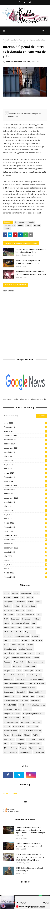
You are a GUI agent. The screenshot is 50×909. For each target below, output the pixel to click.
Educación (8, 610)
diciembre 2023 (25, 485)
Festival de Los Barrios (36, 705)
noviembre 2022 (25, 539)
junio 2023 (25, 510)
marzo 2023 (25, 523)
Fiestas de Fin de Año (12, 709)
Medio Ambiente (18, 645)
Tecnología (28, 671)
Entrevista (35, 701)
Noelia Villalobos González (30, 731)
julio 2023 (25, 506)
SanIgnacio (21, 744)
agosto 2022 (25, 552)
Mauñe (25, 718)
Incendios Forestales (25, 653)
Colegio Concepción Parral (14, 683)
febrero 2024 (25, 477)
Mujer (6, 658)
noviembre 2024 (25, 440)
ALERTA (39, 671)
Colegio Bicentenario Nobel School (30, 679)
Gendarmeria (10, 225)
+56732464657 (11, 793)
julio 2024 (25, 456)
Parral (29, 225)
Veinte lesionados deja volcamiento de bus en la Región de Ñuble (31, 250)
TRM (5, 748)
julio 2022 (25, 556)
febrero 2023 (25, 527)
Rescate (7, 662)
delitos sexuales (10, 752)
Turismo (14, 748)
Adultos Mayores (25, 649)
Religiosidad (8, 671)
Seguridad (15, 619)
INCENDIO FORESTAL (12, 718)
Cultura (15, 640)
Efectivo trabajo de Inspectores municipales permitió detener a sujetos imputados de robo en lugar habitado (30, 831)
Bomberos (21, 602)
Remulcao (31, 739)
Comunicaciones (10, 688)
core (40, 748)
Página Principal (9, 40)
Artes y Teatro (19, 662)
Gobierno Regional (22, 636)
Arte (5, 675)
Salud (30, 602)
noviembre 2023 (25, 490)
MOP (6, 619)
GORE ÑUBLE (9, 653)
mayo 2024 (25, 465)
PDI (23, 597)
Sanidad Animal (35, 744)
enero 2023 (25, 531)
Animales (7, 636)
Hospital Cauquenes (12, 714)
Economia (26, 619)
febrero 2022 (25, 577)
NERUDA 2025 (18, 726)
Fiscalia (31, 222)
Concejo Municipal (28, 688)
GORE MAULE (9, 615)
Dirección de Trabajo (12, 696)
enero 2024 (25, 481)
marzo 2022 (25, 573)
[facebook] (19, 2)
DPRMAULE (8, 632)
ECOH (25, 696)
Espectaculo (30, 632)
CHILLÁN (21, 675)
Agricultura (20, 610)
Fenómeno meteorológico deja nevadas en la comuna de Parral (29, 844)
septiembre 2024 (25, 448)
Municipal (36, 722)
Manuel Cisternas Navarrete (18, 62)
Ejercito (40, 696)
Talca (19, 671)
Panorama (17, 666)
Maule (20, 225)
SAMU (18, 40)
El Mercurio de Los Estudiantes (16, 701)
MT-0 (6, 645)
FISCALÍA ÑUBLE (10, 705)
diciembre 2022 (25, 535)
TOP (38, 615)
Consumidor (9, 692)
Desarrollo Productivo (26, 615)
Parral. (6, 735)
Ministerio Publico (11, 722)
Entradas (11, 809)
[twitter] (24, 2)
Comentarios (13, 811)
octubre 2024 (25, 444)
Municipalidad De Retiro (21, 658)
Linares (39, 653)
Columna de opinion (35, 662)
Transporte (28, 628)
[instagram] (30, 2)
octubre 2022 (25, 544)
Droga (6, 623)
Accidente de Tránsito (20, 623)
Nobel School (33, 726)
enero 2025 (25, 431)
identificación (25, 752)
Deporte (19, 632)
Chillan (6, 640)
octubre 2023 (25, 494)
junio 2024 (25, 460)
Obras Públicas (10, 649)
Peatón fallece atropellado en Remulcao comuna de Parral (28, 261)
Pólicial (27, 735)
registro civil (39, 752)
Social (38, 602)
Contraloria (21, 692)
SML (33, 623)
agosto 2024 (25, 452)
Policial (37, 225)
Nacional (7, 606)
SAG (19, 628)
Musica (7, 726)
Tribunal (35, 636)
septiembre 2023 (25, 498)
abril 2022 (25, 569)
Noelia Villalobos (10, 731)
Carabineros (26, 593)
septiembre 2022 (25, 548)
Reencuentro (9, 739)
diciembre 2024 (25, 435)
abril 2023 (25, 519)
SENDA (41, 739)
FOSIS (21, 705)
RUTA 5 (35, 735)
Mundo (30, 645)
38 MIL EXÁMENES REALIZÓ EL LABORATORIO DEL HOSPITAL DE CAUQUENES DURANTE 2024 (30, 857)
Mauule (7, 666)
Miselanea (25, 722)
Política (30, 597)
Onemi (36, 658)
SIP (12, 744)
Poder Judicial (30, 666)
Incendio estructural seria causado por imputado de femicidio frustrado (31, 272)
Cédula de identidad (36, 692)
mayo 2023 (25, 515)
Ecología (25, 640)
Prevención (16, 735)
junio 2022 (25, 560)
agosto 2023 (25, 502)
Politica (36, 619)
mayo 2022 (25, 564)
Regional (21, 739)
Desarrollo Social (29, 606)
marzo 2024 (25, 473)
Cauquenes (8, 679)
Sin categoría (9, 628)
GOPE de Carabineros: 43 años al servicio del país (29, 869)
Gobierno (27, 709)
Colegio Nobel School (36, 683)
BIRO (12, 675)
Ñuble (16, 597)
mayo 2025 (25, 423)
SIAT (6, 744)
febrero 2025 (25, 427)
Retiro (16, 606)
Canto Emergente (34, 675)
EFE (32, 696)
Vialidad (32, 748)
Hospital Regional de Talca (33, 714)
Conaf (38, 628)
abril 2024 (25, 469)
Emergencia (19, 222)
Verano (23, 748)
